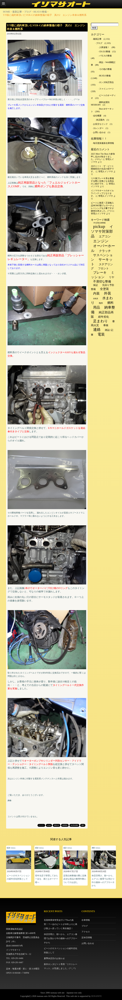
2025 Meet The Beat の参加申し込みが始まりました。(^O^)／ (103, 156)
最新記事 (17, 11)
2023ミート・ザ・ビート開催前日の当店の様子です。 (102, 169)
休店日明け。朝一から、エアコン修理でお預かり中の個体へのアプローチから (60, 938)
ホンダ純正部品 (106, 82)
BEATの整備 (40, 11)
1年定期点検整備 (99, 223)
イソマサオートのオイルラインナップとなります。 (102, 193)
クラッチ (105, 250)
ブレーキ (100, 272)
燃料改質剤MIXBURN (100, 103)
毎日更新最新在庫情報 (103, 143)
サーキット (102, 262)
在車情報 (86, 920)
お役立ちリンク (100, 124)
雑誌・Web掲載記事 (103, 63)
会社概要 (97, 116)
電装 (101, 334)
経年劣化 (103, 316)
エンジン (41, 825)
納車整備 (64, 825)
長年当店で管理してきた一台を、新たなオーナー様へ (46, 879)
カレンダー (98, 128)
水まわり (102, 300)
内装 (96, 293)
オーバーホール (103, 248)
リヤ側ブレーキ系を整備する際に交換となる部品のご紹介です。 (102, 181)
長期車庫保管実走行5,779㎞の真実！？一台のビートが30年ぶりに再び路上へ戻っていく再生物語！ (60, 924)
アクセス (86, 932)
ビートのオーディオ (103, 96)
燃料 (83, 825)
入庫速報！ (104, 47)
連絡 (97, 330)
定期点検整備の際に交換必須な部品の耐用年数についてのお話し (74, 879)
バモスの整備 (105, 56)
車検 (105, 325)
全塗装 (104, 289)
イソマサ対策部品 (102, 231)
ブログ (27, 11)
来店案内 (100, 120)
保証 (95, 285)
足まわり (100, 321)
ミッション (102, 275)
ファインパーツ (106, 89)
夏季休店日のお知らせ (54, 958)
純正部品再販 (74, 825)
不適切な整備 (102, 281)
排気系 (95, 298)
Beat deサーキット (102, 110)
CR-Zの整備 (104, 51)
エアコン (105, 236)
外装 (107, 293)
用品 (96, 307)
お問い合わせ (99, 132)
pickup (49, 825)
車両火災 (56, 825)
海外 (101, 303)
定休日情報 (87, 937)
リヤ (111, 277)
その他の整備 (105, 69)
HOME (6, 11)
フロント (103, 268)
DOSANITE (96, 996)
